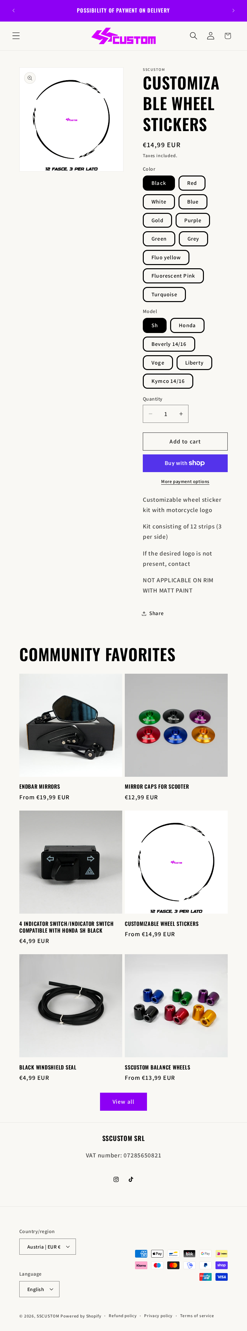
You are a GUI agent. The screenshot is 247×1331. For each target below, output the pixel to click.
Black (158, 182)
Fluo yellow (166, 257)
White (158, 201)
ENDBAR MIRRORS (39, 786)
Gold (157, 220)
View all (124, 1101)
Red (192, 182)
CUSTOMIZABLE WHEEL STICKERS (161, 923)
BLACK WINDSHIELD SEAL (48, 1067)
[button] (16, 35)
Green (159, 238)
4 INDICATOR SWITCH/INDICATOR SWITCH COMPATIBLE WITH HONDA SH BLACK (66, 927)
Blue (193, 201)
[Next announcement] (233, 11)
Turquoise (164, 294)
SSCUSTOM (48, 1316)
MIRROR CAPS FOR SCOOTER (157, 786)
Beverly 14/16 (169, 343)
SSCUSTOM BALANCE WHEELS (157, 1067)
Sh (154, 325)
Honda (187, 325)
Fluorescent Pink (173, 275)
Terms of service (197, 1315)
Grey (193, 238)
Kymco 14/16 (168, 381)
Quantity (153, 398)
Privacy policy (158, 1315)
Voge (157, 362)
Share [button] (156, 613)
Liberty (194, 362)
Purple (192, 220)
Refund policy (122, 1315)
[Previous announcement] (13, 11)
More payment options (185, 481)
